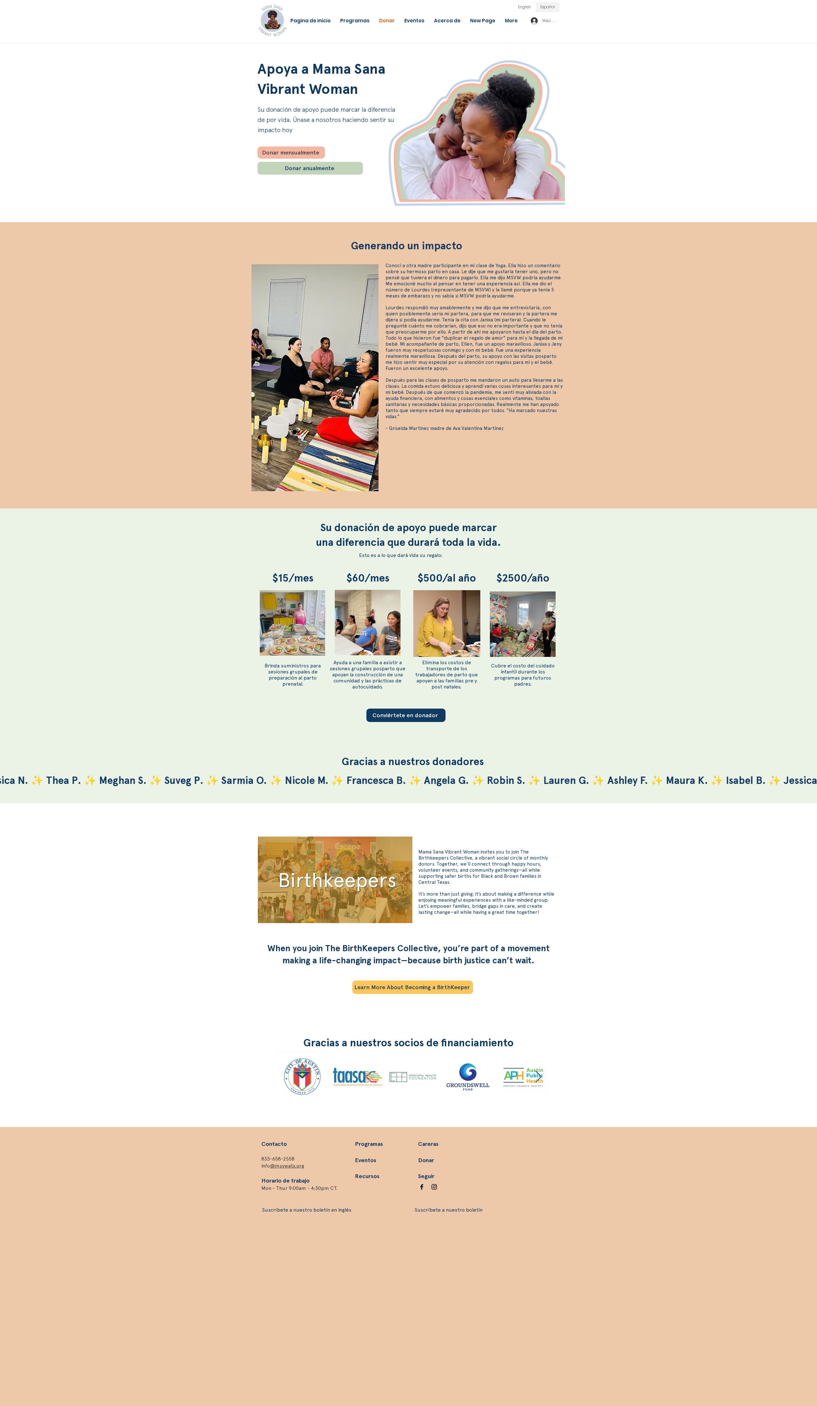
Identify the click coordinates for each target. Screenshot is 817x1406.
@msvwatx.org (287, 1166)
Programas (369, 1143)
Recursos (367, 1176)
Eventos (365, 1160)
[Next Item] (538, 1077)
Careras (428, 1143)
